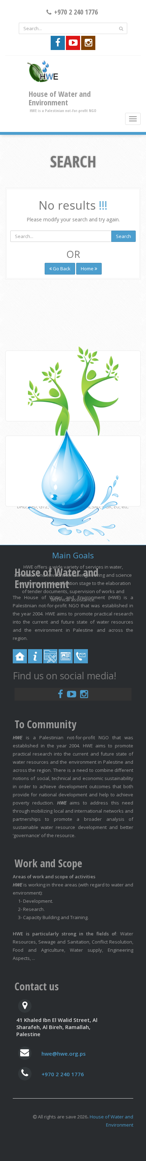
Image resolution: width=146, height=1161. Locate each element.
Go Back (61, 268)
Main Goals (73, 555)
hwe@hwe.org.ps (63, 1053)
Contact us (37, 986)
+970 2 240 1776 (62, 1074)
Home (88, 268)
